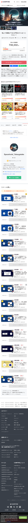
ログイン (18, 1)
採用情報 (14, 509)
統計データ (16, 457)
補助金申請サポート (5, 490)
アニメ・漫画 (4, 420)
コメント (25, 125)
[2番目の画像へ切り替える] (8, 28)
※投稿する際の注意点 (14, 137)
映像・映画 (16, 422)
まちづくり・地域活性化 (18, 413)
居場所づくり (17, 406)
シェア (14, 65)
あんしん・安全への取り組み (19, 467)
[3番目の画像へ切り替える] (14, 28)
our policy (9, 521)
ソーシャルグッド (4, 431)
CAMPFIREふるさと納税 (6, 478)
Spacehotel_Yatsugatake (8, 37)
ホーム (2, 125)
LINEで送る (23, 65)
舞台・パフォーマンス (18, 429)
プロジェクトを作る (5, 440)
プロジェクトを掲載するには (7, 5)
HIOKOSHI (3, 483)
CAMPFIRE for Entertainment (7, 474)
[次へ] (26, 17)
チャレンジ (18, 37)
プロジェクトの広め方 (5, 457)
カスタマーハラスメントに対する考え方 (20, 493)
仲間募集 (20, 125)
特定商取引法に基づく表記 (9, 174)
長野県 (24, 37)
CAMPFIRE (3, 465)
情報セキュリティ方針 (18, 488)
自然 (16, 404)
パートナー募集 (21, 509)
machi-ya (3, 487)
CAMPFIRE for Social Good (6, 472)
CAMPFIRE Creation (5, 470)
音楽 (15, 416)
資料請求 (3, 442)
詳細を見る (4, 204)
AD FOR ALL (3, 481)
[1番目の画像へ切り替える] (3, 28)
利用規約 (15, 479)
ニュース (15, 470)
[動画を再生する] (14, 16)
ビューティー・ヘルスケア (19, 427)
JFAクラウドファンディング (6, 485)
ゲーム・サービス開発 (5, 424)
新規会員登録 (23, 1)
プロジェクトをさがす (9, 402)
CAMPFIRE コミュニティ (6, 467)
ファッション (4, 422)
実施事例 (15, 454)
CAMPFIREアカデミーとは (6, 450)
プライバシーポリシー (18, 484)
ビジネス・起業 (4, 427)
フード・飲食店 (4, 418)
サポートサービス (17, 452)
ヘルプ (15, 472)
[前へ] (2, 17)
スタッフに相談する (18, 440)
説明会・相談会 (17, 450)
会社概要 (6, 509)
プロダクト (3, 416)
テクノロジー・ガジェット (6, 413)
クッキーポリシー (17, 496)
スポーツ (15, 420)
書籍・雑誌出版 (17, 424)
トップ (2, 402)
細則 (15, 481)
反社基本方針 (16, 490)
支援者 (14, 125)
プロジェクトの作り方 (5, 454)
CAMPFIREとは (17, 465)
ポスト (6, 65)
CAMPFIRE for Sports (5, 476)
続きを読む (22, 168)
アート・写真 (4, 429)
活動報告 (8, 125)
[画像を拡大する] (12, 201)
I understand (23, 517)
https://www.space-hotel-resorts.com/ (12, 171)
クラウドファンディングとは (7, 452)
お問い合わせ (16, 474)
